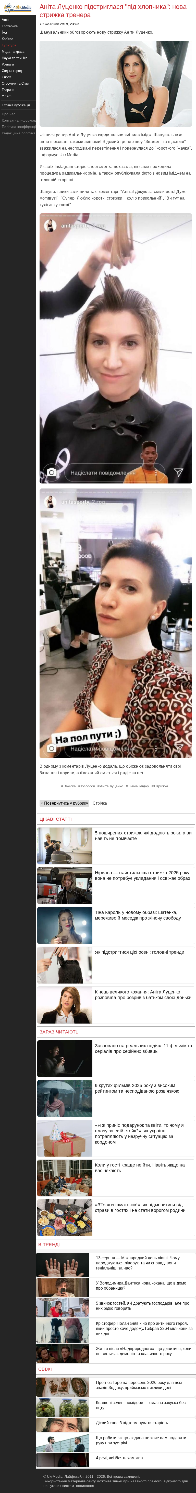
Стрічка (100, 803)
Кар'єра (7, 39)
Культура (9, 45)
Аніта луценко (111, 786)
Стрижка (161, 786)
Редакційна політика (18, 133)
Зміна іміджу (138, 786)
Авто (5, 20)
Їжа (4, 32)
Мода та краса (13, 52)
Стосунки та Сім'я (15, 83)
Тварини (8, 90)
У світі (6, 96)
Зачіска (70, 786)
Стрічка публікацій (16, 105)
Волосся (88, 786)
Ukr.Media (69, 155)
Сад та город (12, 71)
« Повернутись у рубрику (64, 803)
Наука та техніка (14, 58)
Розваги (8, 64)
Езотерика (10, 26)
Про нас (8, 114)
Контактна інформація (20, 120)
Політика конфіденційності (24, 127)
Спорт (6, 77)
